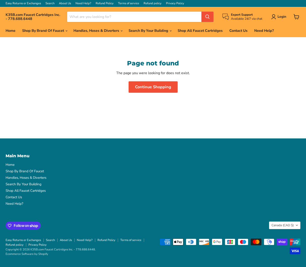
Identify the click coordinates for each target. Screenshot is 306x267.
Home (10, 30)
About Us (65, 3)
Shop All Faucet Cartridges (200, 30)
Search (49, 3)
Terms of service (128, 3)
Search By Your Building (149, 30)
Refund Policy (105, 3)
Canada (283, 225)
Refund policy (153, 3)
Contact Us (238, 30)
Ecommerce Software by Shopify (27, 254)
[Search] (207, 17)
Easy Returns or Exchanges (23, 3)
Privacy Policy (175, 3)
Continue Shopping (153, 87)
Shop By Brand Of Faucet (43, 30)
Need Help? (83, 3)
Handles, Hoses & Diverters (96, 30)
